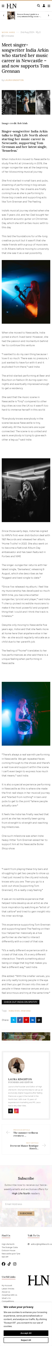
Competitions (8, 1301)
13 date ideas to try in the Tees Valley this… (29, 15)
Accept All (26, 1333)
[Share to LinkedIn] (33, 1020)
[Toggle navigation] (49, 6)
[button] (4, 6)
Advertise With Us (9, 1295)
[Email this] (39, 1020)
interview (25, 1010)
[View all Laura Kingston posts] (16, 1067)
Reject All (26, 1340)
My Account (7, 1285)
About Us (6, 1292)
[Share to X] (13, 1020)
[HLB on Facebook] (3, 1264)
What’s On (6, 1298)
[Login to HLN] (44, 6)
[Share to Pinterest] (26, 1020)
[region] (26, 1324)
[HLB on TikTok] (9, 1264)
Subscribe (26, 1213)
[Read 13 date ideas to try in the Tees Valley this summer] (11, 15)
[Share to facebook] (20, 1020)
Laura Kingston (14, 80)
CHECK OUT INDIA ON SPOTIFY (20, 1002)
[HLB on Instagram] (14, 1264)
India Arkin (14, 1010)
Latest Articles (8, 1289)
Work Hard (8, 32)
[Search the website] (38, 6)
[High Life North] (38, 1280)
